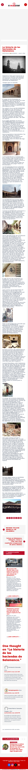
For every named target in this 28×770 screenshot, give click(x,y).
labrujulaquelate (13, 690)
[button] (22, 739)
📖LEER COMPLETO (13, 596)
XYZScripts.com (22, 769)
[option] (14, 747)
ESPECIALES (5, 53)
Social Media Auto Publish (7, 769)
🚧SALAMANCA (13, 53)
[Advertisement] (14, 24)
